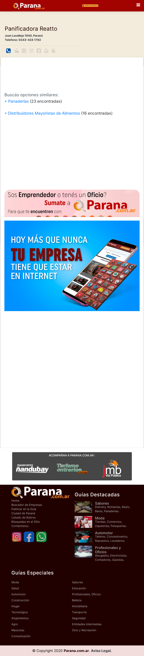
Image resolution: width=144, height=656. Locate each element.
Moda (15, 582)
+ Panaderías (16, 101)
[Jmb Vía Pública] (111, 468)
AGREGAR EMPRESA (91, 6)
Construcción (20, 600)
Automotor (18, 594)
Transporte (79, 612)
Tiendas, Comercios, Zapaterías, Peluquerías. (111, 522)
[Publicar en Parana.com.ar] (72, 210)
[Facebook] (29, 536)
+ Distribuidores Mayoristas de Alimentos (42, 113)
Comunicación (20, 636)
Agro (14, 624)
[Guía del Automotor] (85, 537)
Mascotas (17, 630)
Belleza (76, 600)
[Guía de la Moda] (85, 522)
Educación (79, 588)
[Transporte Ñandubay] (32, 468)
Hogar (15, 606)
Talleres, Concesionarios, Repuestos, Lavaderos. (111, 536)
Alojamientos (20, 618)
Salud (15, 588)
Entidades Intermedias (87, 624)
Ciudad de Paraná (23, 513)
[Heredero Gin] (72, 468)
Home (15, 500)
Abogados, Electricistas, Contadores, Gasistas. (111, 553)
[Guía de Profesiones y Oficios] (85, 551)
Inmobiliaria (79, 606)
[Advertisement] (72, 72)
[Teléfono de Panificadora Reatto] (8, 50)
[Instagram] (16, 536)
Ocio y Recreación (84, 630)
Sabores (77, 582)
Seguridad (79, 618)
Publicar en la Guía (23, 509)
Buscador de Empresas (26, 505)
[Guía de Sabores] (85, 507)
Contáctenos (19, 526)
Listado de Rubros (23, 517)
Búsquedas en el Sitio (25, 521)
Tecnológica (19, 612)
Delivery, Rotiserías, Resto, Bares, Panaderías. (112, 507)
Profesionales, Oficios (86, 594)
